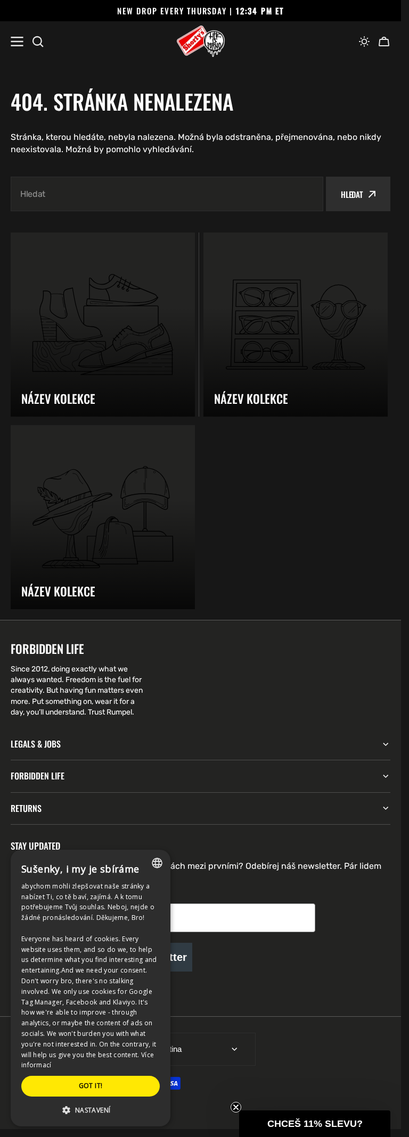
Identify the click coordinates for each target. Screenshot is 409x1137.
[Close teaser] (236, 1107)
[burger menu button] (17, 41)
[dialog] (90, 988)
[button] (364, 41)
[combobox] (167, 194)
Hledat (352, 194)
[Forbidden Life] (201, 41)
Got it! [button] (91, 1085)
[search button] (37, 41)
